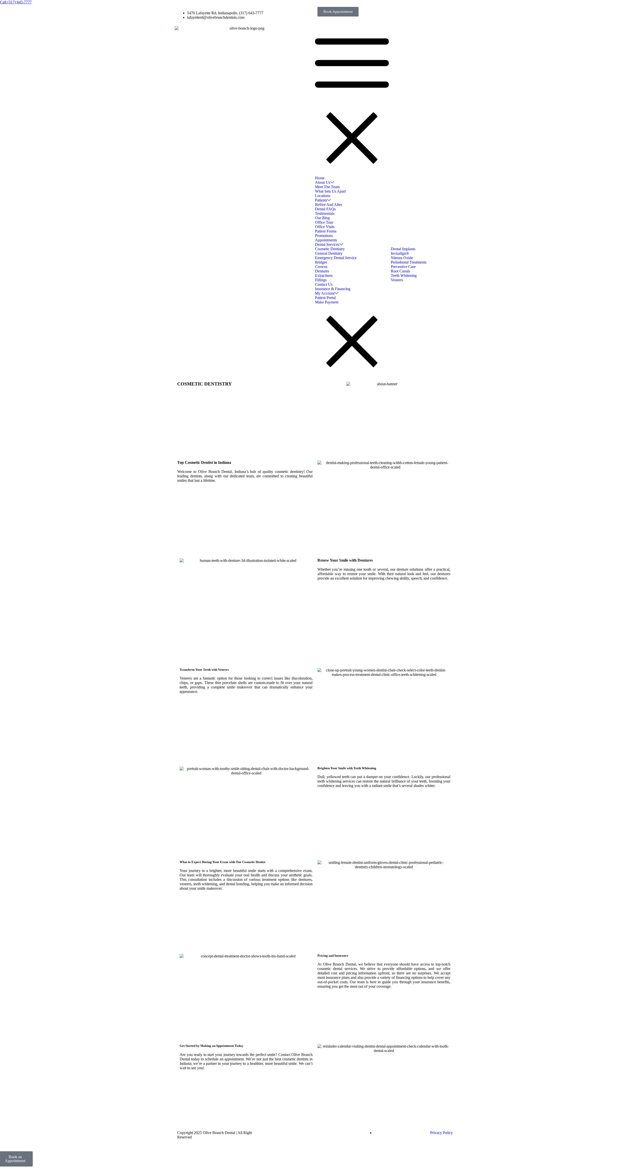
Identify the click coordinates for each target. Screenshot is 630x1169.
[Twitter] (290, 1133)
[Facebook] (277, 1133)
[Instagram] (317, 1133)
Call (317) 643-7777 (16, 2)
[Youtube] (303, 1133)
